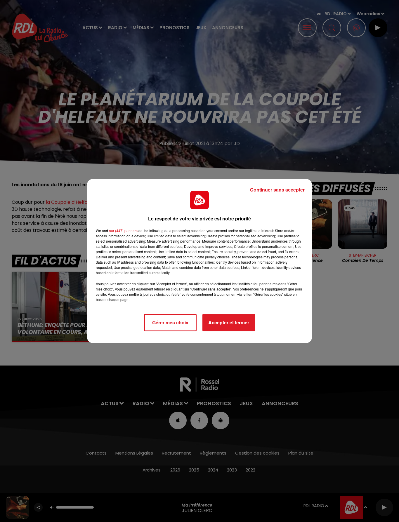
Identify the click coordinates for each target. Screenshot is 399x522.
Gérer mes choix (170, 322)
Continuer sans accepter (277, 189)
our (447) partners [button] (123, 230)
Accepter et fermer (228, 322)
